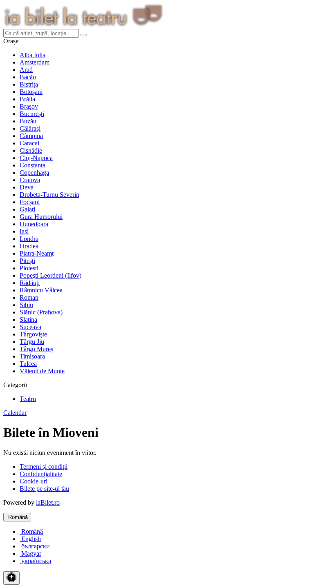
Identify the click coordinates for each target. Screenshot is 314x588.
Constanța (32, 165)
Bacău (28, 77)
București (32, 113)
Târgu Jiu (32, 341)
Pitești (27, 260)
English (30, 538)
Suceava (30, 326)
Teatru (28, 398)
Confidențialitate (41, 473)
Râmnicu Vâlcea (41, 290)
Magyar (30, 553)
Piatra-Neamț (37, 253)
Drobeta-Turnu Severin (49, 194)
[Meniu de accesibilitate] (11, 578)
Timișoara (32, 356)
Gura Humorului (41, 216)
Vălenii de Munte (42, 371)
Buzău (28, 121)
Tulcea (28, 363)
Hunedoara (34, 223)
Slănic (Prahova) (41, 312)
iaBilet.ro (48, 502)
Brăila (27, 99)
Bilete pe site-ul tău (44, 488)
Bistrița (29, 84)
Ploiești (29, 268)
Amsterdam (34, 62)
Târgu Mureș (36, 348)
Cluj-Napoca (36, 157)
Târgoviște (33, 334)
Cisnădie (31, 150)
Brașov (29, 106)
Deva (27, 187)
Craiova (30, 179)
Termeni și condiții (43, 466)
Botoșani (31, 91)
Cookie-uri (33, 481)
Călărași (30, 128)
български (35, 546)
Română (17, 517)
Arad (26, 69)
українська (35, 560)
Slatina (28, 319)
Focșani (30, 201)
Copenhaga (34, 172)
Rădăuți (30, 282)
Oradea (29, 246)
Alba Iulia (32, 54)
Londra (29, 238)
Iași (24, 231)
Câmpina (31, 135)
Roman (29, 297)
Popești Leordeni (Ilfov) (50, 275)
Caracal (29, 143)
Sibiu (26, 304)
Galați (27, 209)
